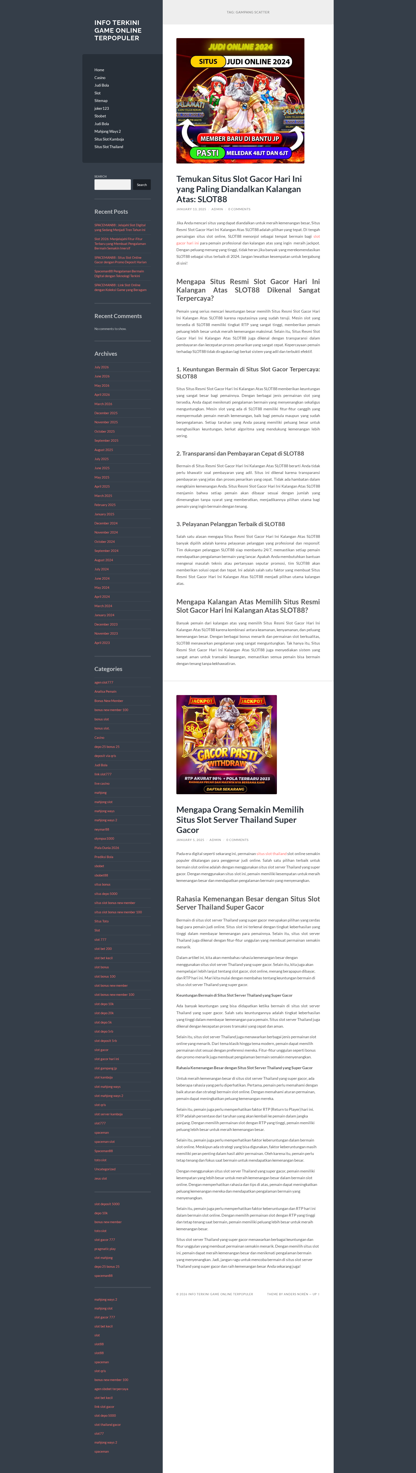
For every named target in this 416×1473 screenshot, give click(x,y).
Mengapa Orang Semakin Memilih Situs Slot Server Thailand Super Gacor (240, 819)
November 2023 (106, 633)
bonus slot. (102, 728)
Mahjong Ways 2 (107, 131)
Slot (97, 93)
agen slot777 (103, 682)
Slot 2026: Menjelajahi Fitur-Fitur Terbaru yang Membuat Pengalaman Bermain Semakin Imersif (120, 243)
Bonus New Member (108, 701)
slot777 (100, 1123)
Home (99, 70)
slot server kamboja (108, 1114)
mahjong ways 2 (105, 820)
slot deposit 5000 (107, 1204)
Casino (99, 77)
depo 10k (101, 1213)
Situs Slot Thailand (108, 146)
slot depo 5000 (105, 1415)
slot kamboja (103, 1077)
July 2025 (101, 459)
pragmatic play (105, 1249)
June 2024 (102, 578)
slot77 (99, 1433)
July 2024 (101, 569)
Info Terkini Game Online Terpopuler (118, 30)
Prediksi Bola (103, 857)
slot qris (100, 1105)
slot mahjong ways (107, 1086)
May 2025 (101, 477)
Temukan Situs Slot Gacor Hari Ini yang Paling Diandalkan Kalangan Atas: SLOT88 (239, 188)
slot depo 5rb (103, 1031)
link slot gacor (104, 1406)
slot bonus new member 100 (114, 994)
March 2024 (103, 606)
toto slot (100, 1160)
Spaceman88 (103, 1151)
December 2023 (106, 624)
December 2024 (106, 523)
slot (97, 1335)
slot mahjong (103, 1258)
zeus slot (100, 1178)
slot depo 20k (104, 1013)
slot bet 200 (103, 949)
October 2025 (104, 431)
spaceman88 (103, 1275)
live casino (101, 783)
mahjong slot (103, 802)
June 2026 (102, 376)
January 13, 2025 (191, 209)
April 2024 (102, 596)
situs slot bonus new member (114, 903)
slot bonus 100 (104, 976)
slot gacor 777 (104, 1240)
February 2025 (105, 505)
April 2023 (102, 643)
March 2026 (103, 404)
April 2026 (102, 394)
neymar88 (101, 829)
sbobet (99, 866)
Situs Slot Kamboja (109, 139)
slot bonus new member (111, 985)
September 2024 (106, 551)
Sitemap (100, 100)
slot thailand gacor (107, 1424)
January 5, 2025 (190, 840)
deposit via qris (105, 756)
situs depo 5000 (105, 894)
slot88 (99, 1344)
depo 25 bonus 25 (107, 747)
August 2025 (103, 450)
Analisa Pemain (105, 691)
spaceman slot (104, 1141)
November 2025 (106, 422)
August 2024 (103, 560)
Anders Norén (296, 1294)
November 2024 (106, 532)
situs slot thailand (272, 853)
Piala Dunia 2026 (106, 848)
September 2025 (106, 440)
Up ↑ (316, 1294)
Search (100, 176)
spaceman (101, 1132)
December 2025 (106, 413)
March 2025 (103, 496)
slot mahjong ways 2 (108, 1096)
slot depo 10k (104, 1004)
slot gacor (101, 1050)
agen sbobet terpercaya (111, 1389)
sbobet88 (101, 875)
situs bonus (102, 884)
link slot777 (103, 774)
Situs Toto (101, 921)
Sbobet (100, 116)
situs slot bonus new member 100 (118, 912)
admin (217, 209)
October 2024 (104, 541)
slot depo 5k (103, 1022)
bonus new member (108, 1222)
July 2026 (101, 367)
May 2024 (101, 587)
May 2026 (101, 385)
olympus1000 (104, 838)
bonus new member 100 (111, 710)
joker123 (101, 108)
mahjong (100, 792)
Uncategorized (104, 1169)
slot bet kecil (103, 958)
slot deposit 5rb (105, 1041)
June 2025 (102, 468)
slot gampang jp (105, 1068)
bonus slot (101, 719)
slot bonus (101, 967)
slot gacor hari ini (106, 1059)
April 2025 (102, 486)
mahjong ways (104, 811)
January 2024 (104, 615)
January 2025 (104, 514)
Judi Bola (101, 85)
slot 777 (100, 939)
